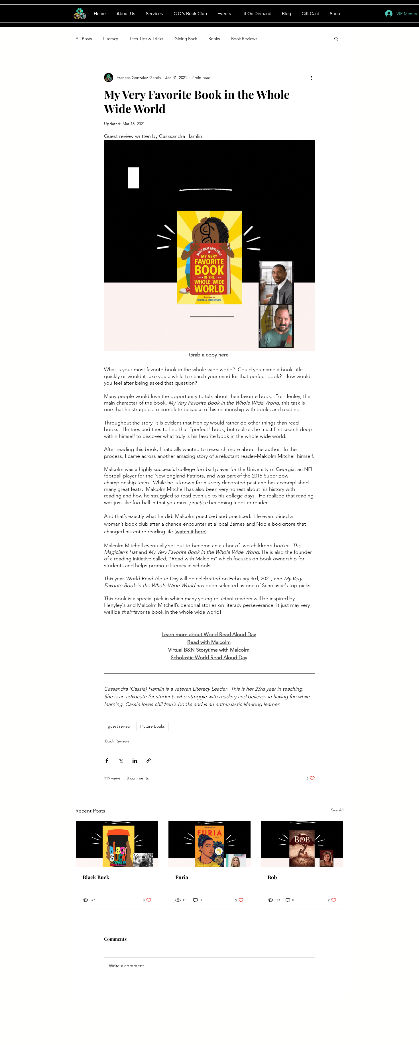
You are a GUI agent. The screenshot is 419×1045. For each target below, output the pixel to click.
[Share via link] (148, 760)
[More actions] (311, 77)
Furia (181, 877)
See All (337, 810)
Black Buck (96, 877)
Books (214, 38)
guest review (119, 726)
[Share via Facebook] (106, 760)
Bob (272, 877)
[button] (336, 38)
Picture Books (152, 726)
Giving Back (185, 38)
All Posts (84, 38)
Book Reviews (244, 38)
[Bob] (302, 844)
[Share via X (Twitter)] (120, 760)
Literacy (110, 38)
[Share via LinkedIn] (134, 760)
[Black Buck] (117, 844)
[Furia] (209, 844)
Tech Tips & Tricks (146, 38)
